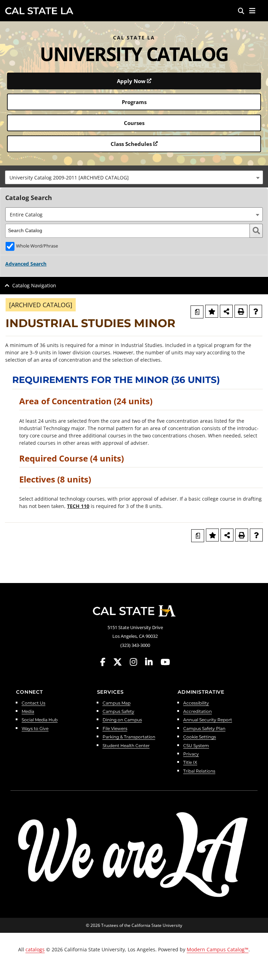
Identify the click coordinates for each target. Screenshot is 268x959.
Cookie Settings (199, 737)
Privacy (191, 754)
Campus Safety (118, 711)
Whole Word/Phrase (37, 246)
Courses (134, 122)
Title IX (190, 762)
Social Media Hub (40, 720)
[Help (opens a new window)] (255, 311)
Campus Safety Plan (204, 728)
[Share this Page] (226, 311)
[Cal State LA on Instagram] (137, 662)
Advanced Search (25, 263)
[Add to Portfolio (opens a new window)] (211, 311)
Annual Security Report (207, 720)
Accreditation (197, 711)
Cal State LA (39, 10)
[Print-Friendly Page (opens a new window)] (240, 311)
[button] (252, 11)
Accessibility (196, 703)
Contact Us (33, 703)
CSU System (196, 746)
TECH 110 (78, 506)
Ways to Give (35, 728)
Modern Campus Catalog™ (217, 949)
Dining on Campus (122, 720)
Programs (134, 101)
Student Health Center (126, 746)
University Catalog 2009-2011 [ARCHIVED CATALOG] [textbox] (69, 177)
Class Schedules (131, 143)
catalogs (35, 949)
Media (28, 711)
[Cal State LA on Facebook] (106, 662)
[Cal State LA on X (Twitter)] (120, 662)
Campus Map (117, 703)
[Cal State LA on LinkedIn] (152, 662)
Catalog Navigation (34, 285)
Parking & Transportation (129, 737)
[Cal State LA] (134, 611)
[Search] (241, 11)
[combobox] (134, 177)
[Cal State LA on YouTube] (165, 662)
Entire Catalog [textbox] (26, 214)
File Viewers (115, 728)
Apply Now (131, 81)
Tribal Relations (199, 771)
